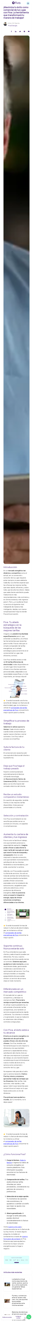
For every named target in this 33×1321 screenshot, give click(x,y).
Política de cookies (7, 1317)
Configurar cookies (18, 1317)
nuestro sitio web (14, 1227)
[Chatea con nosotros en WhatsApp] (29, 1317)
